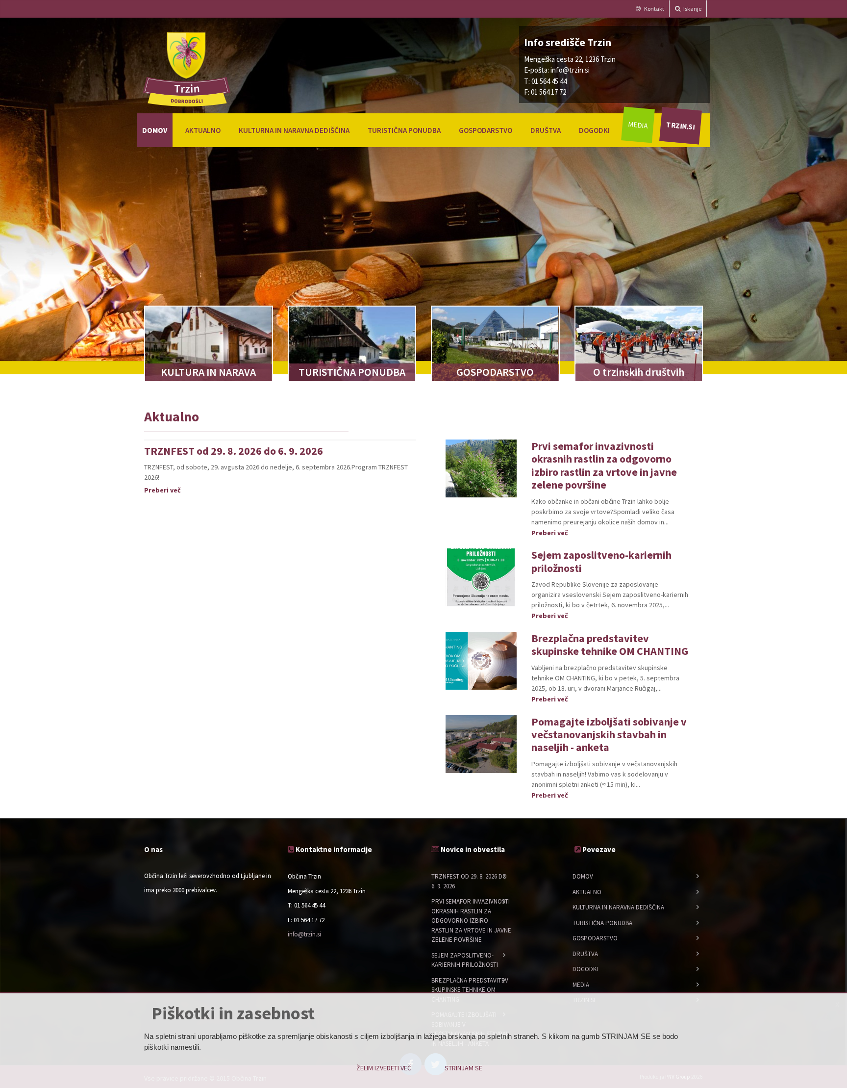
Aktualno (203, 130)
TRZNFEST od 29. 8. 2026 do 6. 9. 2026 (233, 451)
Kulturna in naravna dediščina (294, 130)
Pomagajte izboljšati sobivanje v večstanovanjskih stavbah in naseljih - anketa (609, 734)
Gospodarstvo (485, 130)
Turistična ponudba (404, 130)
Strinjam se (463, 1067)
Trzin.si (680, 125)
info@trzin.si (570, 70)
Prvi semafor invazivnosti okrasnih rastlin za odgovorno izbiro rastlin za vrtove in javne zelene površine (604, 465)
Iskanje (691, 8)
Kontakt (653, 8)
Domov (154, 130)
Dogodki (594, 130)
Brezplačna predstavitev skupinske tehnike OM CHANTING (609, 644)
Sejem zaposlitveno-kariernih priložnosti (601, 561)
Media (637, 124)
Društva (545, 130)
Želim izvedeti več (383, 1067)
